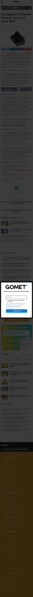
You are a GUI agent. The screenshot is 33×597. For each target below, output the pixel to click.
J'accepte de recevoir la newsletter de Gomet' (15, 301)
